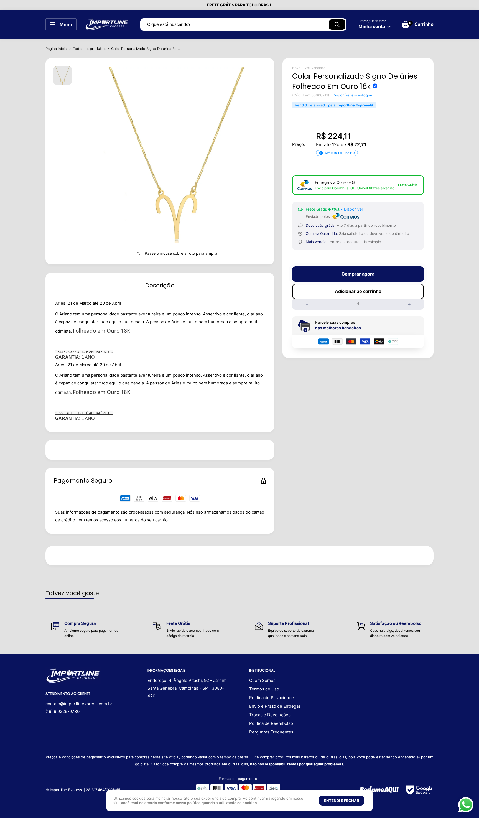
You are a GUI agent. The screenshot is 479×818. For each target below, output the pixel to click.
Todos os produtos (89, 48)
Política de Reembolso (271, 723)
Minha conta (372, 26)
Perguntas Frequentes (271, 732)
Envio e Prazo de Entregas (275, 706)
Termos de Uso (264, 689)
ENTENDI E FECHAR (341, 800)
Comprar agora (358, 274)
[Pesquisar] (337, 24)
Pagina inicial (56, 48)
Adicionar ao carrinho (358, 291)
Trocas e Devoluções (270, 714)
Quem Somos (262, 680)
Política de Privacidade (271, 697)
